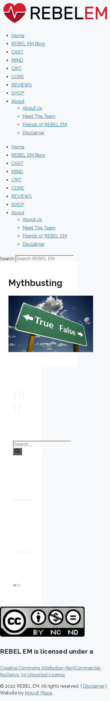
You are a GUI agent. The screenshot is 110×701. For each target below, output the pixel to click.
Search (7, 258)
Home (17, 35)
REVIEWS (21, 85)
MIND (17, 60)
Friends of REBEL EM (45, 124)
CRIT (16, 68)
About (17, 101)
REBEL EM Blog (28, 43)
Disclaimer (33, 132)
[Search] (17, 451)
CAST (17, 52)
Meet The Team (39, 116)
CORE (17, 76)
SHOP (17, 93)
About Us (32, 108)
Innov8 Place (38, 693)
